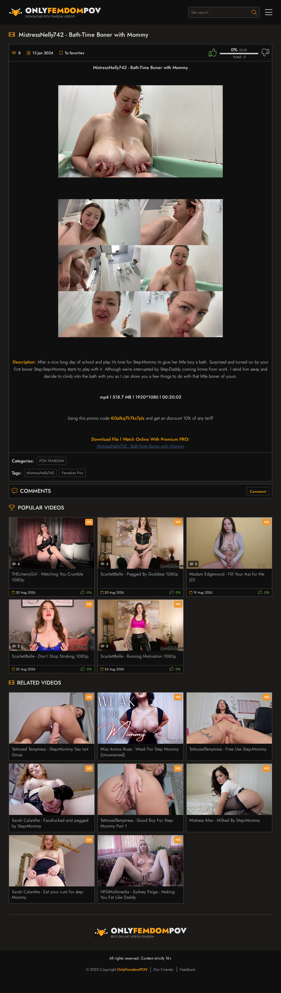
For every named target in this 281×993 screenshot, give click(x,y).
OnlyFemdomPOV (132, 969)
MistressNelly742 (40, 473)
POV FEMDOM (51, 460)
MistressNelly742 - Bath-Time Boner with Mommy (140, 446)
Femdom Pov (72, 473)
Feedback (187, 969)
